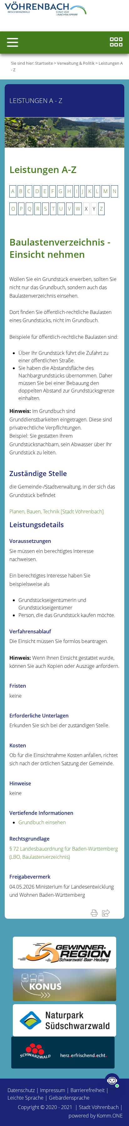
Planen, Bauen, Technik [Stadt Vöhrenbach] (56, 511)
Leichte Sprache (26, 1097)
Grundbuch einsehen (42, 822)
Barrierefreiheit (87, 1090)
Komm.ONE (110, 1115)
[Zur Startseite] (47, 9)
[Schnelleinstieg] (116, 42)
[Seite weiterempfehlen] (107, 913)
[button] (12, 42)
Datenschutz (21, 1090)
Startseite (44, 63)
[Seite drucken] (95, 913)
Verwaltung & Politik (76, 63)
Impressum (52, 1090)
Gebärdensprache (69, 1097)
